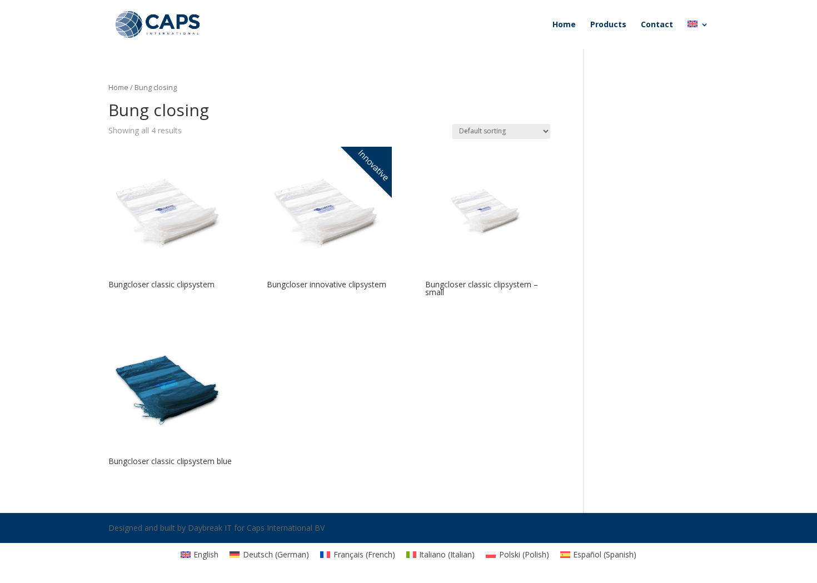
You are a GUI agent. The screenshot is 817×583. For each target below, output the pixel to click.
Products (608, 25)
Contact (657, 25)
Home (564, 25)
